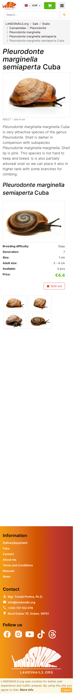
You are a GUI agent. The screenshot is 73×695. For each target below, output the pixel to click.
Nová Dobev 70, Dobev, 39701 (28, 613)
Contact (8, 554)
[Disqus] (36, 382)
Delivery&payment (15, 543)
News (6, 576)
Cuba (32, 59)
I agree (66, 690)
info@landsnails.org (21, 602)
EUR (35, 5)
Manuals (8, 571)
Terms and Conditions (18, 565)
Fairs (6, 548)
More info (26, 689)
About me (9, 559)
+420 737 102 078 (20, 608)
